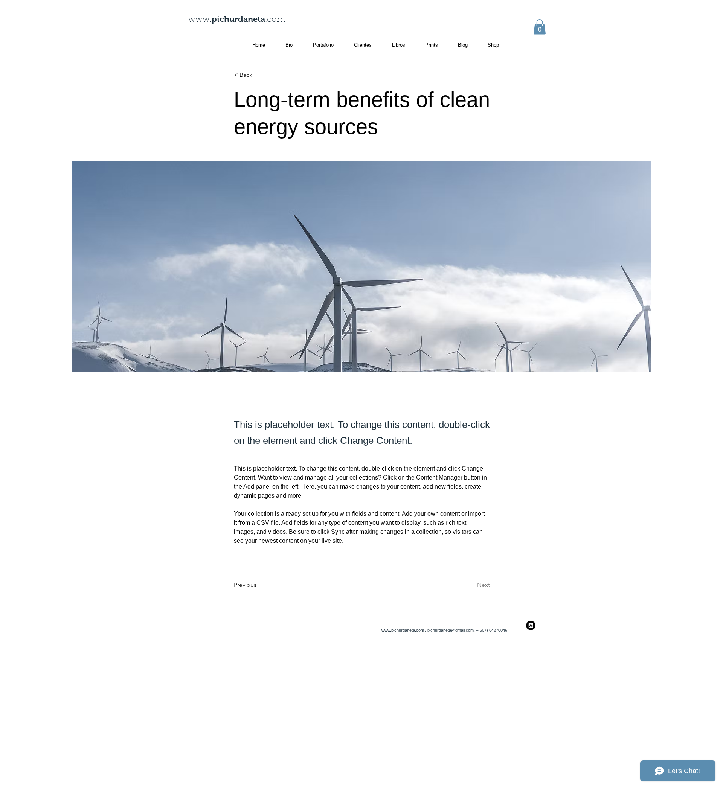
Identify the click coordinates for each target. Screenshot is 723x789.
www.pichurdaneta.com (402, 630)
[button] (539, 27)
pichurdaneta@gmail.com (450, 630)
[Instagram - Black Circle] (530, 625)
